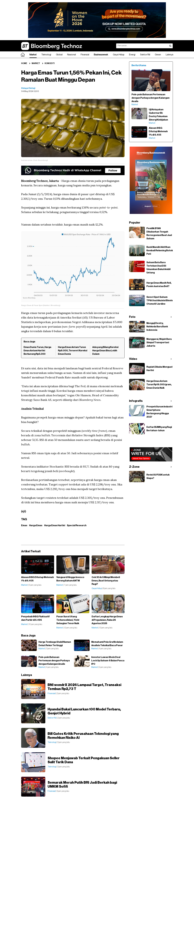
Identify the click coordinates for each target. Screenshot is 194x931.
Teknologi (46, 55)
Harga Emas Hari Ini (54, 525)
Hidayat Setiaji (28, 88)
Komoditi (50, 63)
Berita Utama (139, 65)
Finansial (85, 55)
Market (33, 55)
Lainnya (169, 55)
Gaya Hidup (118, 55)
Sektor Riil (145, 55)
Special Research (76, 525)
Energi (132, 55)
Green (158, 55)
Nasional (71, 55)
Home (24, 63)
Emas (24, 525)
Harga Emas (35, 525)
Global (59, 55)
